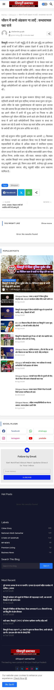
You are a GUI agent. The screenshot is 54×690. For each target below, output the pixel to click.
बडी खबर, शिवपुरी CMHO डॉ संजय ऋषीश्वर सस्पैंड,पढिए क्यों (25, 621)
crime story (26, 528)
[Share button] (36, 192)
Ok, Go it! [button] (9, 684)
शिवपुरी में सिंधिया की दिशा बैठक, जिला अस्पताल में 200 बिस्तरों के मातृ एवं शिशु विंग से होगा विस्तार (27, 610)
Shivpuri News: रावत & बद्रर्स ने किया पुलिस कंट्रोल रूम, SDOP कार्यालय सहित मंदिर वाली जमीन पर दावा (34, 299)
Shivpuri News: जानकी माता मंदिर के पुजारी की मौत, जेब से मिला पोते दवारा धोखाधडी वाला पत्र (34, 377)
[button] (45, 4)
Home (4, 15)
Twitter (21, 192)
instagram (15, 438)
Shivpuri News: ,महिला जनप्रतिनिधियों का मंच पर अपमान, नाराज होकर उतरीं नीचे (33, 404)
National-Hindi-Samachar (26, 533)
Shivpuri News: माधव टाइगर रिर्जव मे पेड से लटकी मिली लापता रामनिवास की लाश (33, 390)
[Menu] (4, 4)
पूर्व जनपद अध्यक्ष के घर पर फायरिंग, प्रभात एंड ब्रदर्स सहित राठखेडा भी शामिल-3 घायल (28, 586)
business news (26, 552)
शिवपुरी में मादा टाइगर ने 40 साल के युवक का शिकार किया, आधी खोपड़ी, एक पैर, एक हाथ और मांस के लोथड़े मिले (28, 631)
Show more (46, 223)
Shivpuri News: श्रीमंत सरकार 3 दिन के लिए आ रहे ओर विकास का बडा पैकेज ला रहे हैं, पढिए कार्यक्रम (34, 350)
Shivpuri (12, 15)
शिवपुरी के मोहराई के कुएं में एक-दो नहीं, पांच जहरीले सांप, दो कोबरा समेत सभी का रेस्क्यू (34, 337)
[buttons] (17, 669)
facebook (15, 431)
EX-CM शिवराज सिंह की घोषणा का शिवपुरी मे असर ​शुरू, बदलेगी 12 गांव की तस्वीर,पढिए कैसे (34, 324)
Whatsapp (28, 192)
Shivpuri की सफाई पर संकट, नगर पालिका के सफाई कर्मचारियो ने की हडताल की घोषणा (33, 364)
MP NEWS (26, 543)
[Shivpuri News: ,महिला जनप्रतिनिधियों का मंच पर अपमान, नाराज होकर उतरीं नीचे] (7, 406)
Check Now (19, 678)
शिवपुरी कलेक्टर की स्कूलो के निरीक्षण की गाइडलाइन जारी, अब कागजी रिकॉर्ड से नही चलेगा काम (27, 598)
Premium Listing (26, 548)
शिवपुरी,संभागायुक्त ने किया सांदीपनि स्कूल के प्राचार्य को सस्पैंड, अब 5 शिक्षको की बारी (33, 311)
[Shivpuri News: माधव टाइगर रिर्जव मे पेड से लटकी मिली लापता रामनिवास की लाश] (7, 393)
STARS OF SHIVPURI (26, 538)
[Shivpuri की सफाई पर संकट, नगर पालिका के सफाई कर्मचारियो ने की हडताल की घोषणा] (7, 366)
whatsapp (42, 431)
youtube (42, 438)
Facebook (11, 193)
